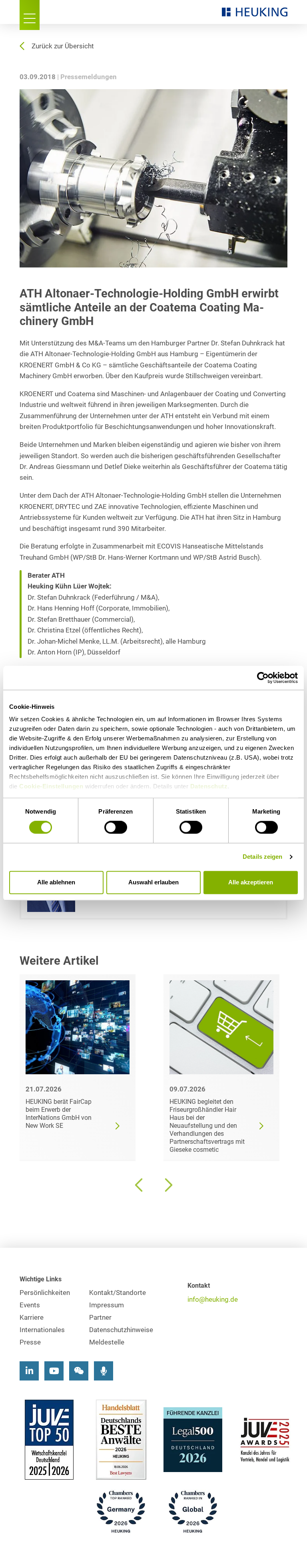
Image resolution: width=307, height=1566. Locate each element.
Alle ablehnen (56, 882)
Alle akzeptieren (250, 882)
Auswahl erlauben (153, 882)
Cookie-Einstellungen (51, 786)
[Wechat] (78, 1370)
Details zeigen (262, 857)
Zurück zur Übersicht (63, 46)
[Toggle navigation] (30, 15)
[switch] (115, 827)
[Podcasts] (103, 1370)
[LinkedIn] (29, 1370)
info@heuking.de (212, 1299)
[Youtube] (54, 1370)
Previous (140, 1185)
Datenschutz (209, 786)
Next (167, 1185)
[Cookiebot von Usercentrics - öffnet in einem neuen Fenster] (263, 678)
